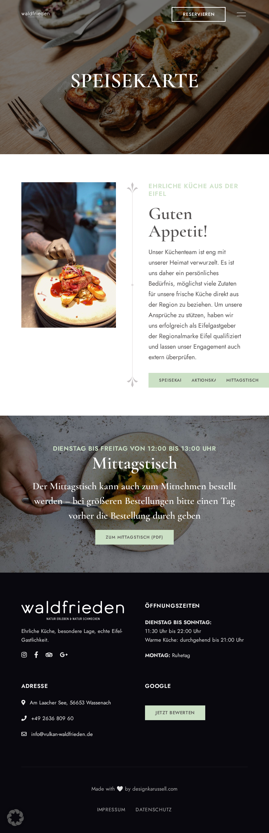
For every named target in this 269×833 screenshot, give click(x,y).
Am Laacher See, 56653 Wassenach (69, 702)
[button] (199, 14)
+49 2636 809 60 (51, 718)
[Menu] (240, 14)
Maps (64, 654)
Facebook (36, 654)
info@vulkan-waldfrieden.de (61, 734)
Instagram (24, 654)
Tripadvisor (49, 654)
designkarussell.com (155, 789)
